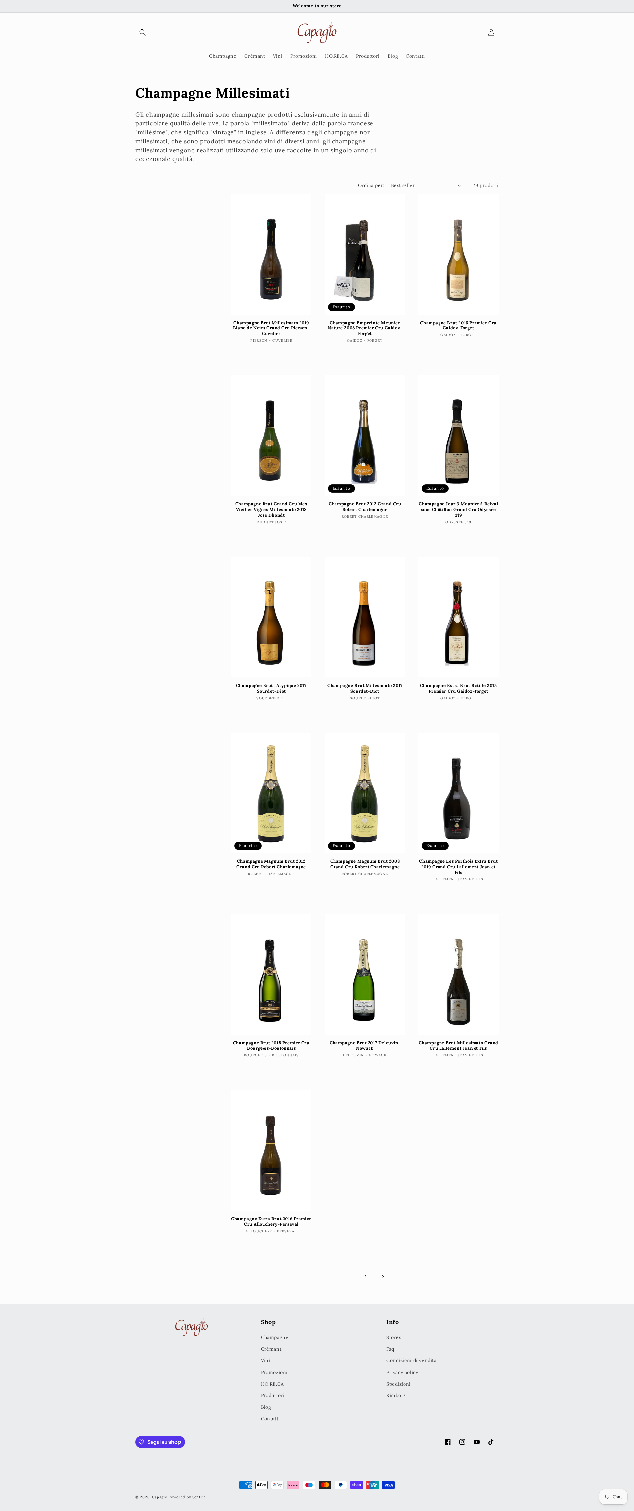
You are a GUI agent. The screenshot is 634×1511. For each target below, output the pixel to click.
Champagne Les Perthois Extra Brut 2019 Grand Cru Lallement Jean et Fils (458, 867)
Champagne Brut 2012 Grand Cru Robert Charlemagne (365, 506)
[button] (142, 32)
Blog (266, 1407)
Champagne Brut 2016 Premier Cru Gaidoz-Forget (458, 325)
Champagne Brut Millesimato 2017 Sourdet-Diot (365, 688)
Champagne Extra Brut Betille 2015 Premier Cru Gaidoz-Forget (458, 688)
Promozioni (274, 1372)
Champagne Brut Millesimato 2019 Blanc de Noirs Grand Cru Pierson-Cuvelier (271, 328)
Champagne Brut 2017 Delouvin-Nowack (365, 1045)
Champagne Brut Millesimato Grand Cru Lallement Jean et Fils (458, 1045)
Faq (390, 1349)
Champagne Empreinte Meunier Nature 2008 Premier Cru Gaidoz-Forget (365, 328)
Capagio (159, 1497)
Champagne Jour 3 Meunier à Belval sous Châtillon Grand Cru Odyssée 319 (458, 509)
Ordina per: (371, 185)
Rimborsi (396, 1395)
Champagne (274, 1337)
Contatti (270, 1419)
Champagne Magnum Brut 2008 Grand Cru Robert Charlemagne (365, 864)
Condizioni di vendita (411, 1360)
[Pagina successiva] (382, 1276)
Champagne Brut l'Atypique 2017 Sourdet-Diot (271, 688)
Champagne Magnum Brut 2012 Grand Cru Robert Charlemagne (271, 864)
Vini (265, 1360)
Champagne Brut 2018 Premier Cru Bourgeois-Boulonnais (271, 1045)
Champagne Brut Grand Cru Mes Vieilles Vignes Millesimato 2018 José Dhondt (271, 509)
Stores (393, 1337)
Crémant (271, 1349)
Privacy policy (402, 1372)
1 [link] (347, 1276)
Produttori (273, 1395)
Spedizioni (398, 1384)
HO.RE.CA (272, 1384)
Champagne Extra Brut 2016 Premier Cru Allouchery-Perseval (271, 1221)
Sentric (199, 1497)
